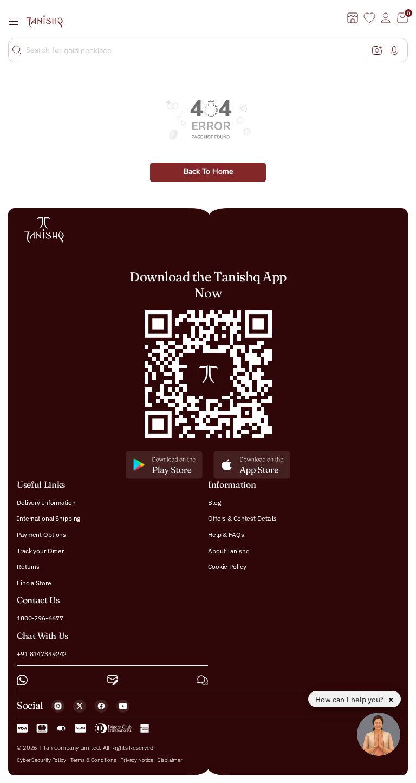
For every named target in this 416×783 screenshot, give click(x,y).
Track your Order (40, 550)
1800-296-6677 (40, 618)
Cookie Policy (227, 566)
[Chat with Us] (202, 680)
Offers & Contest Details (242, 518)
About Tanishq (228, 550)
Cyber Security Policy (41, 759)
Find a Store (34, 582)
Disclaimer (169, 759)
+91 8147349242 (42, 653)
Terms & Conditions (94, 759)
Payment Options (41, 534)
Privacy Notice (136, 759)
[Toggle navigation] (16, 21)
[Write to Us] (112, 680)
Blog (214, 502)
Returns (28, 566)
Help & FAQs (226, 534)
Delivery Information (46, 502)
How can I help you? (350, 699)
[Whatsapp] (22, 680)
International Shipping (48, 518)
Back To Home (208, 172)
